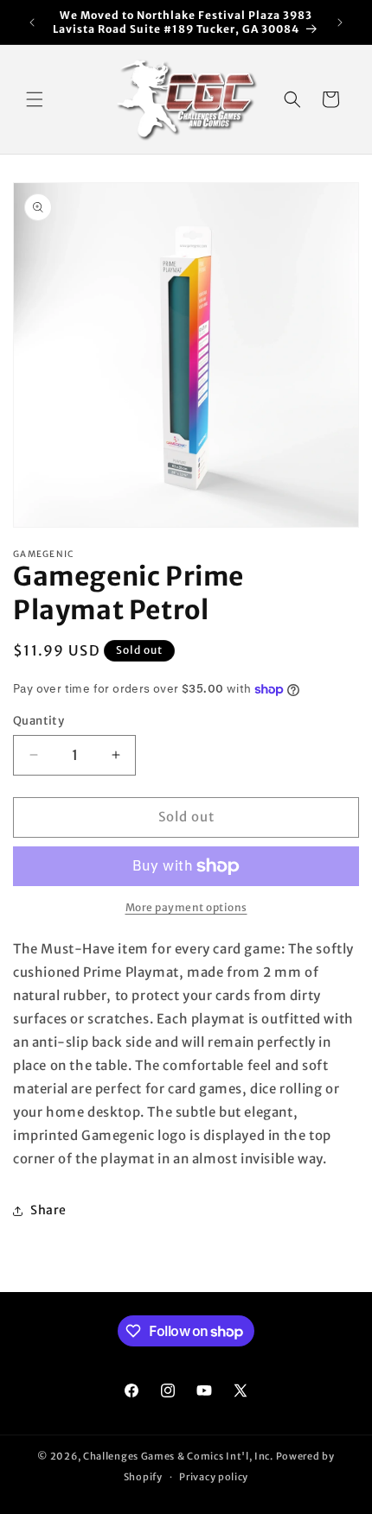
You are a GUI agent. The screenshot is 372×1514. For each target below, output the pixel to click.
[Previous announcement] (32, 22)
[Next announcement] (340, 22)
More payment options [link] (186, 907)
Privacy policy (213, 1477)
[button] (35, 99)
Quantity (38, 720)
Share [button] (48, 1210)
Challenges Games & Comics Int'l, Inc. (178, 1456)
